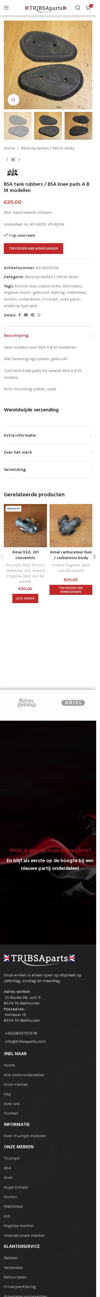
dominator (72, 286)
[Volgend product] (19, 160)
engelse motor (17, 292)
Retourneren (15, 1277)
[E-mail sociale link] (26, 315)
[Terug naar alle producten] (13, 160)
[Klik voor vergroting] (13, 99)
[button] (9, 65)
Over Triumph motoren (25, 1135)
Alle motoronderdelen (24, 1074)
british (21, 286)
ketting (58, 292)
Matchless (13, 1206)
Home (9, 148)
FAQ (7, 1094)
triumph (50, 299)
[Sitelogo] (45, 7)
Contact (11, 1113)
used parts (70, 299)
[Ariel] (73, 703)
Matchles (14, 570)
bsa (32, 286)
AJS (27, 570)
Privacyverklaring (20, 1286)
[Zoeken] (78, 8)
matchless (76, 292)
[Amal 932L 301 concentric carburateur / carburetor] (25, 525)
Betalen (11, 1257)
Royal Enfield (16, 1187)
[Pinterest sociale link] (32, 315)
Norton (10, 299)
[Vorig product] (7, 160)
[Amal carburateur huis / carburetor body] (71, 525)
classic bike (49, 286)
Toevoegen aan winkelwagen (33, 248)
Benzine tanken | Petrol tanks (48, 148)
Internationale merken (24, 1235)
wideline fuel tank (20, 305)
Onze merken (16, 1084)
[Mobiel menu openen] (6, 8)
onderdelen (29, 299)
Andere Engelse (66, 565)
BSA (26, 565)
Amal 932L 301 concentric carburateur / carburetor (25, 561)
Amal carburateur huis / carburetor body (71, 555)
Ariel (8, 1177)
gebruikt (41, 292)
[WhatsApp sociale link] (39, 315)
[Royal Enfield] (27, 703)
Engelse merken (19, 1225)
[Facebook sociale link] (19, 315)
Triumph (13, 565)
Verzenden (13, 1267)
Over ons (12, 1103)
